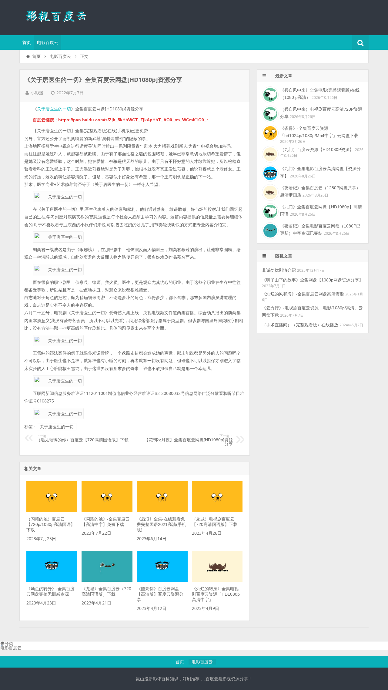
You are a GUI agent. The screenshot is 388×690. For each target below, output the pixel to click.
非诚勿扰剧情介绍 (279, 270)
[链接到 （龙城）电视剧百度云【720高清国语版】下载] (217, 510)
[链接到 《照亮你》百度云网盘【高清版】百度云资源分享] (162, 580)
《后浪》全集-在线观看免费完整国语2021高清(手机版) (161, 524)
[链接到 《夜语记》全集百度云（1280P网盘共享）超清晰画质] (269, 191)
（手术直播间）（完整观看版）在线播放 (300, 324)
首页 (26, 42)
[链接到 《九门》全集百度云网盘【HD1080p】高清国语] (269, 210)
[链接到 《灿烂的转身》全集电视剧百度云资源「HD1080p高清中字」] (217, 580)
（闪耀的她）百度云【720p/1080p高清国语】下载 (50, 524)
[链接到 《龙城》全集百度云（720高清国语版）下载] (107, 580)
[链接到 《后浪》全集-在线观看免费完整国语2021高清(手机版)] (162, 510)
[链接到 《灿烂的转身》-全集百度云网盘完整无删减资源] (51, 580)
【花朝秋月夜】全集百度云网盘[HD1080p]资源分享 (188, 440)
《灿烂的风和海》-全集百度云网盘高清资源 (303, 293)
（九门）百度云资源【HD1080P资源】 (317, 149)
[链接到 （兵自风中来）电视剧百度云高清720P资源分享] (269, 113)
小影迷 (37, 92)
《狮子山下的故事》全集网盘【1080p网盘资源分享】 (312, 280)
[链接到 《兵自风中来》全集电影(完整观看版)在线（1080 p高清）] (269, 94)
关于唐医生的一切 (54, 108)
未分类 (6, 643)
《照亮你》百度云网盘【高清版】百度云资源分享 (160, 594)
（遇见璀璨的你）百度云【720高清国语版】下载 (82, 438)
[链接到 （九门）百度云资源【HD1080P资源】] (269, 153)
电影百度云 (47, 42)
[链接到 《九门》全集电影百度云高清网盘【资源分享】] (269, 172)
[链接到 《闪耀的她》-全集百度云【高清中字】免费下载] (107, 510)
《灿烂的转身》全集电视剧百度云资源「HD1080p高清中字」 (216, 594)
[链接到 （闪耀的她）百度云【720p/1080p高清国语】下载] (51, 510)
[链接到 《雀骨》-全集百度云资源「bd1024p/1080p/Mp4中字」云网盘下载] (269, 132)
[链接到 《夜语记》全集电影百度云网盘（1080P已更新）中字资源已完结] (269, 229)
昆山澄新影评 (58, 16)
